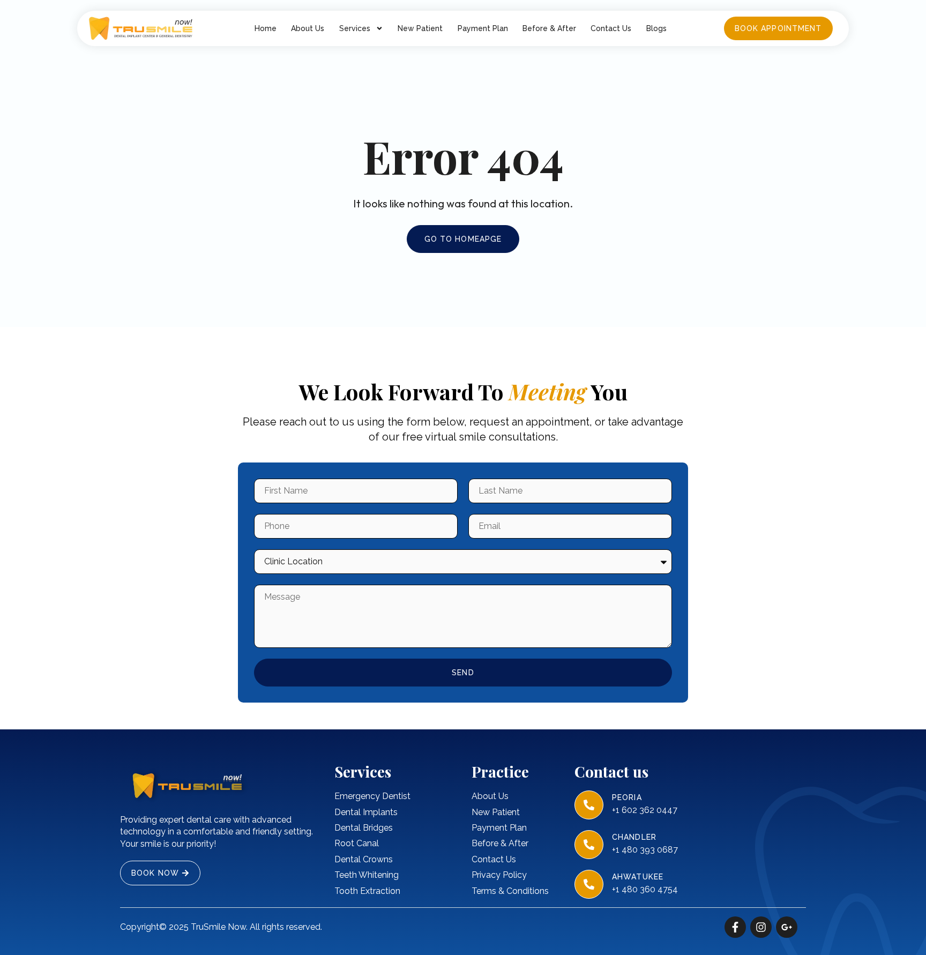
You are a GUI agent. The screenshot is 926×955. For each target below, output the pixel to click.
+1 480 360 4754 (645, 889)
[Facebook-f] (735, 927)
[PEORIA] (588, 804)
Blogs (656, 28)
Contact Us (611, 28)
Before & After (549, 28)
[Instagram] (761, 927)
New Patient (420, 28)
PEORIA (627, 797)
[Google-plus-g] (786, 927)
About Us (307, 28)
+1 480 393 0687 (645, 850)
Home (266, 28)
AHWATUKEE (637, 876)
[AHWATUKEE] (588, 884)
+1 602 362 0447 (644, 810)
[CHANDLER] (588, 844)
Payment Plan (483, 28)
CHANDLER (634, 837)
